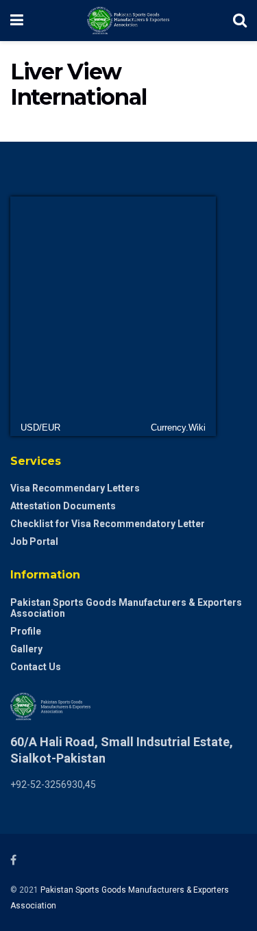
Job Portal (34, 541)
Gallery (26, 648)
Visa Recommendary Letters (75, 488)
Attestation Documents (63, 505)
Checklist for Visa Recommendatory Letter (107, 523)
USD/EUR (40, 427)
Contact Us (35, 666)
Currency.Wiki (178, 427)
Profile (25, 631)
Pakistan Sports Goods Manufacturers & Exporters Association (126, 608)
